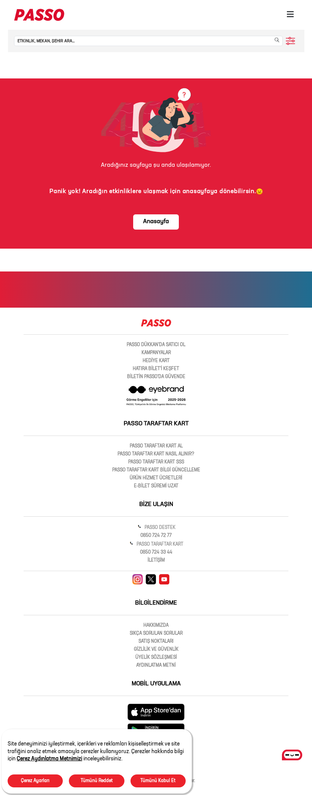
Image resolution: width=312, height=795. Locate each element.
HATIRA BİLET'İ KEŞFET (156, 369)
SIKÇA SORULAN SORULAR (156, 633)
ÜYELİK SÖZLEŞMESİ (156, 657)
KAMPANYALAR (156, 353)
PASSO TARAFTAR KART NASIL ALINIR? (156, 454)
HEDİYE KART (156, 361)
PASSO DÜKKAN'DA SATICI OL (156, 345)
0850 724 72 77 (156, 535)
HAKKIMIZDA (156, 625)
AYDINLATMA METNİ (156, 665)
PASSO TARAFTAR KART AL (156, 446)
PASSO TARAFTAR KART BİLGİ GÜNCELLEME (156, 470)
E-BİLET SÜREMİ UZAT (156, 486)
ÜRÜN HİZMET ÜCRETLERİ (156, 478)
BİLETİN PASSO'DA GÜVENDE (156, 377)
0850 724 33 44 (156, 552)
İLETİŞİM (156, 560)
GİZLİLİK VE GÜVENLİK (156, 649)
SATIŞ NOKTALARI (156, 641)
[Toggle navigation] (290, 15)
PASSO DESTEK (159, 527)
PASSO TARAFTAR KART (159, 544)
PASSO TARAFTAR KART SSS (156, 462)
